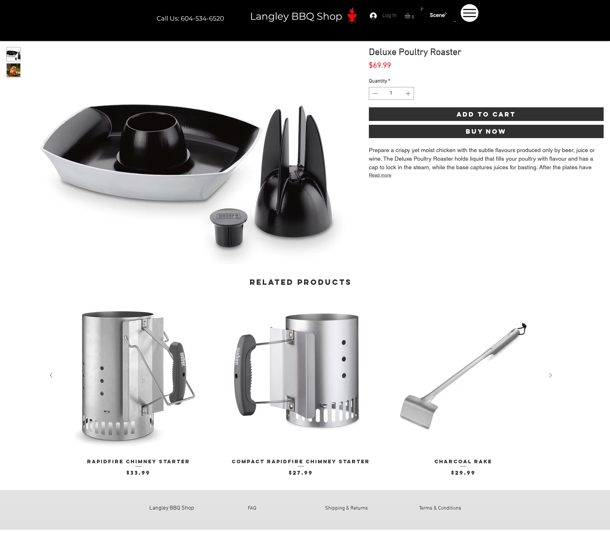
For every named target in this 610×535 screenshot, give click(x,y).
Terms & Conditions (440, 508)
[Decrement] (374, 93)
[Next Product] (550, 375)
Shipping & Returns (346, 508)
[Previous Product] (51, 375)
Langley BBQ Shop (296, 16)
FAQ (252, 508)
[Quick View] (138, 376)
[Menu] (469, 13)
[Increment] (408, 93)
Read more (380, 174)
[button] (411, 16)
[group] (300, 387)
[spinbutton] (391, 93)
